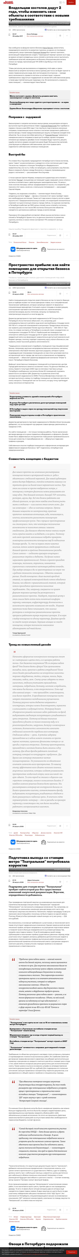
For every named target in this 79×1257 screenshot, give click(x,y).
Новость (31, 242)
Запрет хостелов (56, 242)
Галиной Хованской (49, 126)
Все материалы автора (35, 36)
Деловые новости (46, 833)
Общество (35, 833)
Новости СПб (58, 833)
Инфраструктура (26, 1217)
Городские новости (61, 1219)
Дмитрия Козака (39, 52)
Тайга (27, 196)
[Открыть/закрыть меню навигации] (61, 2)
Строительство (48, 1219)
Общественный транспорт (51, 1217)
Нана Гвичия (48, 48)
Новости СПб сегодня (15, 835)
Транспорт (37, 1217)
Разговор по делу (25, 833)
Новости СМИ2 (15, 256)
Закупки (38, 1219)
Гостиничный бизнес (20, 242)
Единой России (51, 135)
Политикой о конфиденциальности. (35, 1254)
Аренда (16, 833)
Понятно (71, 1252)
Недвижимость (40, 835)
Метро (16, 1217)
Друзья (20, 180)
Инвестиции (29, 835)
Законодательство (42, 242)
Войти (71, 2)
